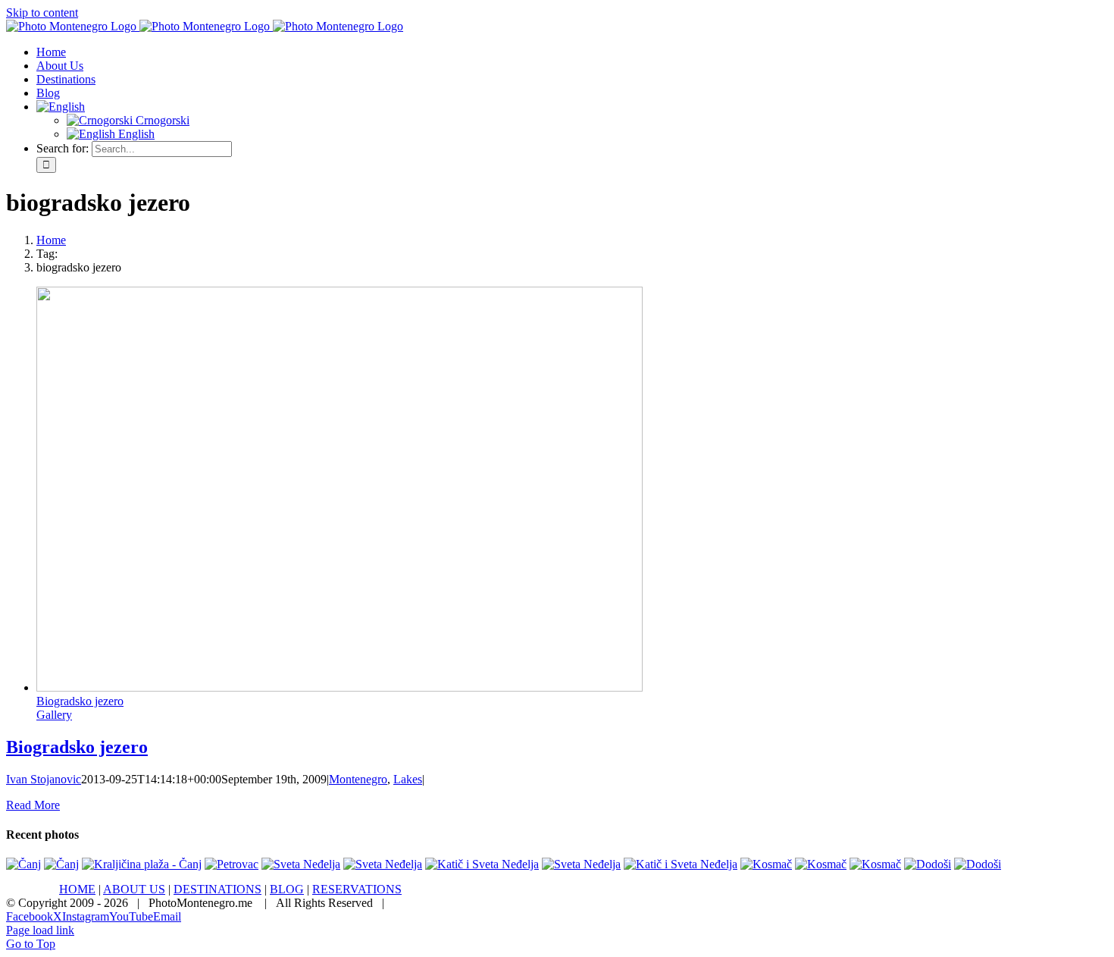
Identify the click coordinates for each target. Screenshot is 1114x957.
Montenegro (358, 779)
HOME (77, 889)
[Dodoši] (927, 864)
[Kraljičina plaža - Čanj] (142, 864)
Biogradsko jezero (80, 701)
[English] (60, 106)
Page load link (40, 930)
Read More (33, 805)
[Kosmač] (766, 864)
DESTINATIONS (217, 889)
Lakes (407, 779)
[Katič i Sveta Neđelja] (482, 864)
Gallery (54, 714)
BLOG (287, 889)
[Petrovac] (231, 864)
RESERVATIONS (357, 889)
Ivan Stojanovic (43, 779)
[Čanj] (23, 864)
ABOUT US (134, 889)
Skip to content (42, 12)
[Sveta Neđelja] (300, 864)
